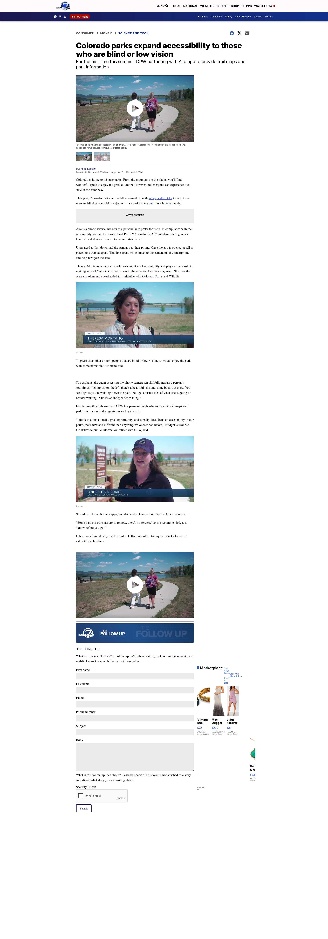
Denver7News (56, 16)
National (190, 6)
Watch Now (263, 6)
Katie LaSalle (88, 168)
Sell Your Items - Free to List (227, 675)
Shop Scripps (241, 6)
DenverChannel (66, 16)
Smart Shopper (243, 16)
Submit (84, 808)
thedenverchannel (61, 16)
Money (228, 16)
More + (269, 16)
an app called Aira (160, 198)
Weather (207, 6)
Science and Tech (133, 33)
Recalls (258, 16)
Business (203, 16)
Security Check (86, 787)
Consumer (216, 16)
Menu (160, 5)
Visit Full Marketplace (236, 674)
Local (176, 6)
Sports (223, 6)
